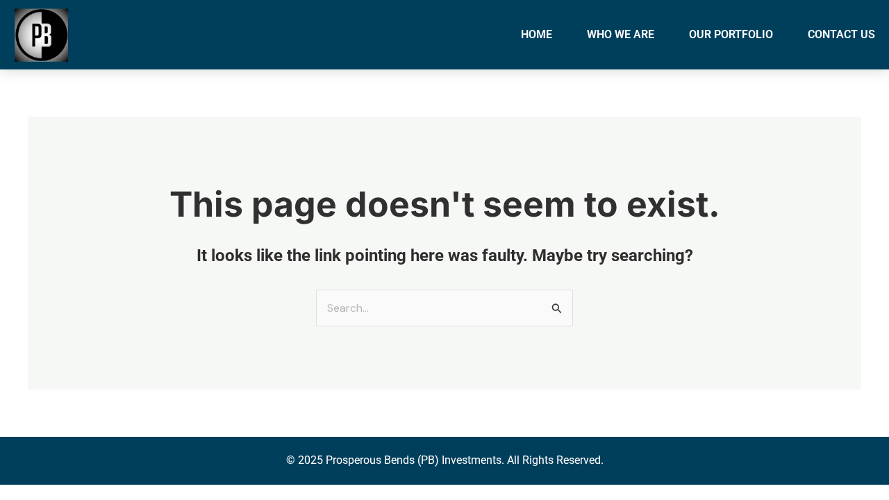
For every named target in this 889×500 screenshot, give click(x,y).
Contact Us (841, 34)
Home (536, 34)
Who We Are (620, 34)
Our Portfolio (731, 34)
